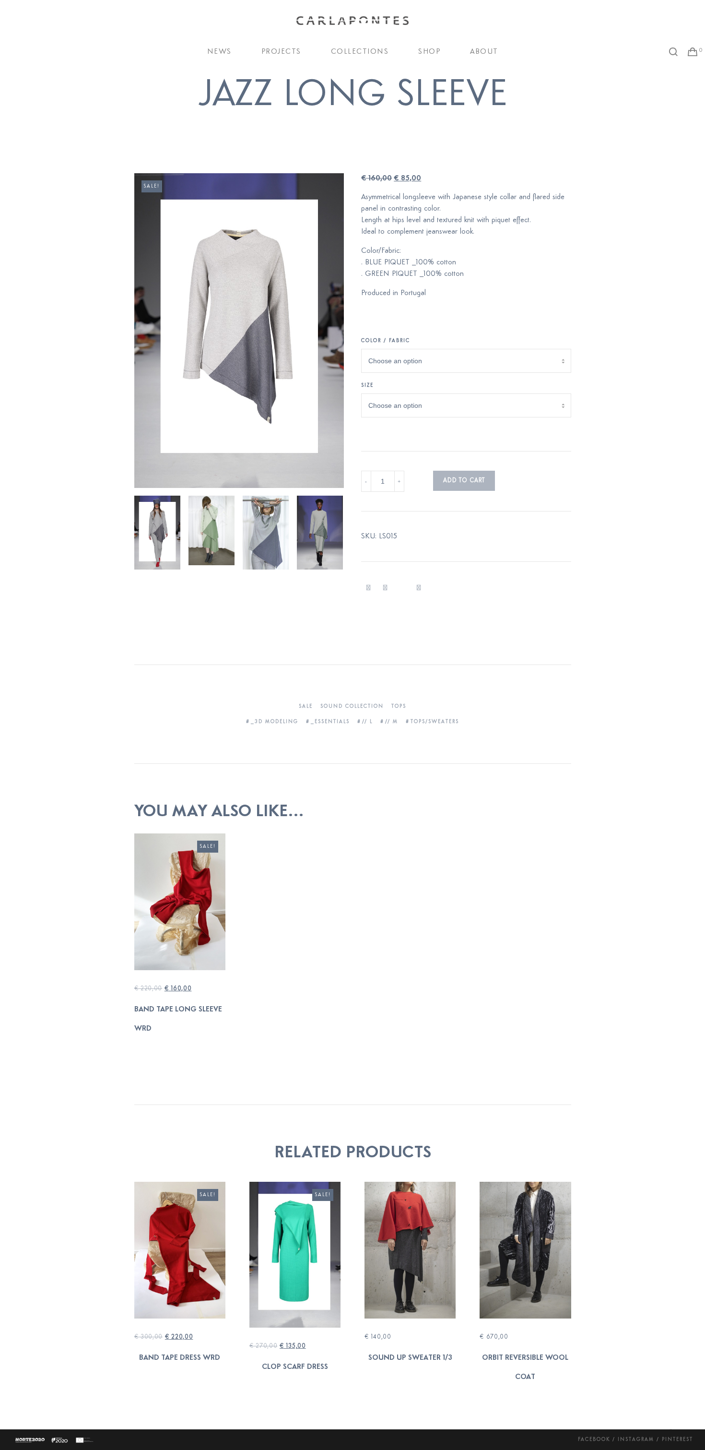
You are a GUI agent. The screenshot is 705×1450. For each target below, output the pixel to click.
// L (367, 722)
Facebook (594, 1439)
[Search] (673, 52)
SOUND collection (352, 706)
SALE (306, 706)
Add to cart (464, 480)
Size (367, 385)
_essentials (330, 722)
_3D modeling (274, 722)
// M (391, 722)
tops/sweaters (435, 722)
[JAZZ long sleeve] (368, 588)
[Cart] (692, 52)
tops (398, 706)
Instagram (636, 1439)
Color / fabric (385, 341)
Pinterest (677, 1439)
